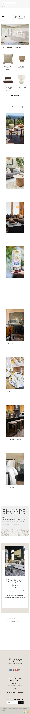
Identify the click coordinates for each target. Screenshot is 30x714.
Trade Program (15, 683)
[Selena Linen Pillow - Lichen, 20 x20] (8, 59)
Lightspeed (3, 710)
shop (7, 346)
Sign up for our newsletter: (15, 699)
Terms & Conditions (15, 678)
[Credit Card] (24, 712)
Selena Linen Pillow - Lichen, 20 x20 (8, 67)
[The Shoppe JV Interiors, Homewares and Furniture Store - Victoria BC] (19, 16)
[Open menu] (2, 15)
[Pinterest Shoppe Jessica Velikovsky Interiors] (13, 670)
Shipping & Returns (15, 680)
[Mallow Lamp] (22, 80)
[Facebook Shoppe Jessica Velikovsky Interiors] (10, 670)
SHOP (5, 36)
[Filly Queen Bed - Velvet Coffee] (8, 80)
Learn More (15, 600)
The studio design (18, 692)
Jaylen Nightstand (22, 67)
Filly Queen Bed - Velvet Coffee (8, 88)
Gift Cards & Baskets (15, 685)
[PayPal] (27, 712)
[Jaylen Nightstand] (22, 59)
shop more (15, 95)
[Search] (3, 3)
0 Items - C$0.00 (25, 1)
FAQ (15, 688)
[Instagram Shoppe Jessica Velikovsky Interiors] (19, 670)
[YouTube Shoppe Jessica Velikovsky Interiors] (16, 670)
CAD (4, 6)
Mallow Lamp (22, 87)
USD (2, 6)
